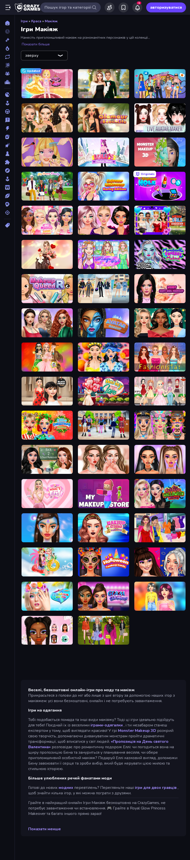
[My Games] (123, 7)
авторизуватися (166, 7)
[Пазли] (7, 162)
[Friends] (110, 7)
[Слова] (7, 187)
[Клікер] (7, 145)
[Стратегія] (7, 204)
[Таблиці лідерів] (7, 82)
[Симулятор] (7, 179)
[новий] (7, 40)
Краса (36, 21)
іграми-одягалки (107, 725)
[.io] (7, 94)
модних (66, 787)
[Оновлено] (7, 57)
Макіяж (51, 21)
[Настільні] (7, 153)
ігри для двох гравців (156, 787)
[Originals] (7, 65)
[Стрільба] (7, 212)
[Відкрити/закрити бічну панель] (8, 7)
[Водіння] (7, 111)
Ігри (24, 21)
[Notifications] (137, 7)
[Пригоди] (7, 170)
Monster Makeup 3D (137, 730)
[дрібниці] (7, 120)
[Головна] (7, 23)
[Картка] (7, 137)
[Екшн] (7, 128)
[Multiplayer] (7, 73)
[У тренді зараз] (7, 48)
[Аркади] (7, 103)
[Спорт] (7, 196)
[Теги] (7, 225)
